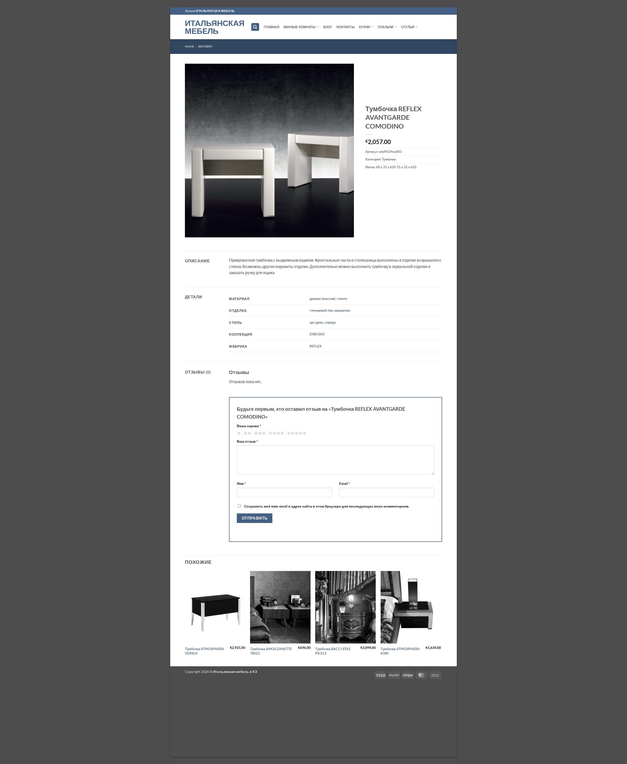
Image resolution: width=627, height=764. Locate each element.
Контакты (346, 27)
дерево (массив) (322, 298)
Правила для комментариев (197, 746)
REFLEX (316, 346)
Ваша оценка (249, 426)
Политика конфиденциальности (413, 716)
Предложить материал (193, 716)
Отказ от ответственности (408, 709)
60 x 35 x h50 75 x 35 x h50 (396, 167)
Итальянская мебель (214, 27)
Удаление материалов (193, 724)
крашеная (342, 310)
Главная (271, 27)
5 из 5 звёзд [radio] (295, 433)
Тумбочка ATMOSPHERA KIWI (400, 651)
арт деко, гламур (323, 322)
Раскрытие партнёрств (193, 739)
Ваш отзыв (247, 441)
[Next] (440, 618)
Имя (241, 483)
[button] (255, 27)
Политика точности (190, 701)
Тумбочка (389, 159)
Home (189, 46)
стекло (342, 298)
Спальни (386, 27)
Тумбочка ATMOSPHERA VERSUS (204, 651)
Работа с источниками (192, 709)
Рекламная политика (191, 731)
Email (344, 483)
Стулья (407, 27)
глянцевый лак (321, 310)
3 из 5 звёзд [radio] (259, 433)
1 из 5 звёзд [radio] (238, 433)
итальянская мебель (215, 11)
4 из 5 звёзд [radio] (275, 433)
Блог (327, 27)
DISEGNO (317, 334)
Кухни (364, 27)
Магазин (205, 46)
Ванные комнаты (300, 27)
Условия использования (407, 701)
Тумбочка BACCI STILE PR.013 (333, 651)
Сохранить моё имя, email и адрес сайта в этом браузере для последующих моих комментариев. (326, 506)
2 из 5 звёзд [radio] (246, 433)
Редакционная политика (336, 701)
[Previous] (185, 618)
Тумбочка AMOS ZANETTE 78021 (271, 651)
